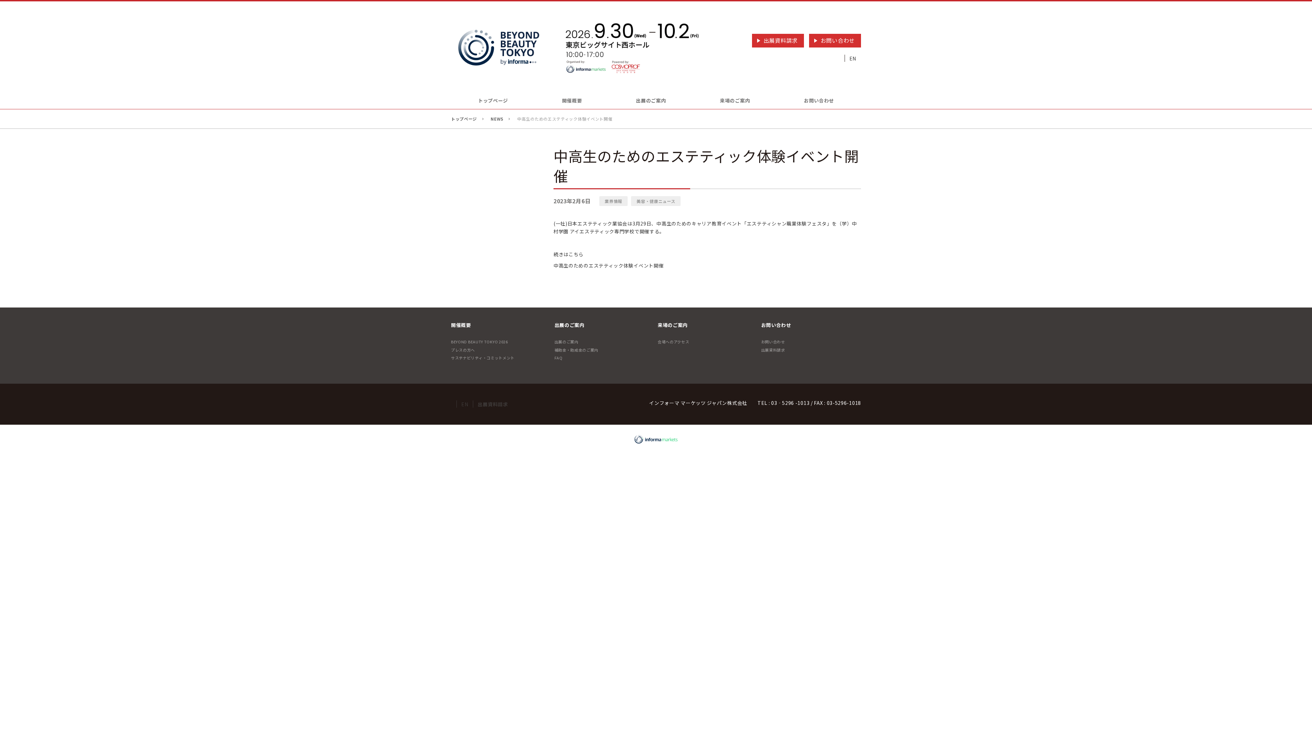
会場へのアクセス (673, 341)
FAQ (559, 357)
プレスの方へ (463, 350)
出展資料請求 (781, 40)
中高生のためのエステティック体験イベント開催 (609, 265)
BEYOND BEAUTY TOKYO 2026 (479, 341)
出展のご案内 (566, 341)
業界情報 (613, 201)
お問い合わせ (838, 40)
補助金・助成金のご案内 (577, 350)
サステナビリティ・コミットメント (483, 357)
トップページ (493, 100)
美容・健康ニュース (656, 201)
